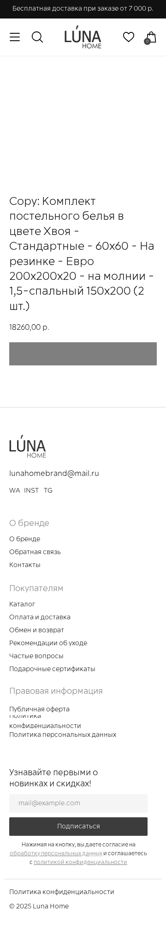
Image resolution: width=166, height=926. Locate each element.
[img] (83, 37)
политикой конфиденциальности (80, 862)
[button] (39, 553)
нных (95, 854)
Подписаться (78, 826)
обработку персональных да (49, 854)
